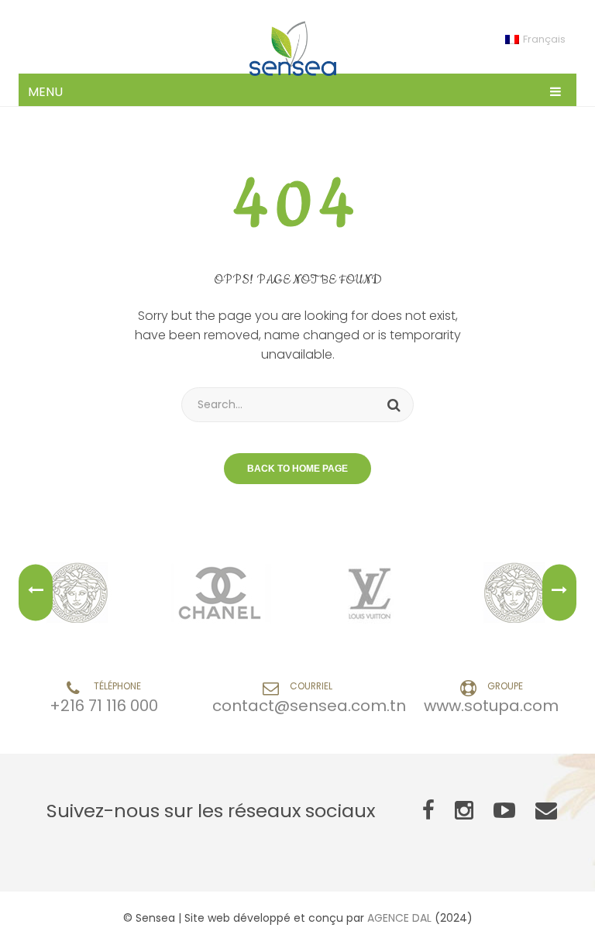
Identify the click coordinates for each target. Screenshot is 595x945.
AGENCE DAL (399, 918)
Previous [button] (36, 593)
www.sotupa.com (491, 705)
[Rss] (546, 811)
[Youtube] (504, 811)
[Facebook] (428, 811)
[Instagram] (464, 811)
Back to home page (297, 468)
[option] (80, 592)
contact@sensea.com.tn (309, 705)
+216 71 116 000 (104, 705)
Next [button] (559, 593)
